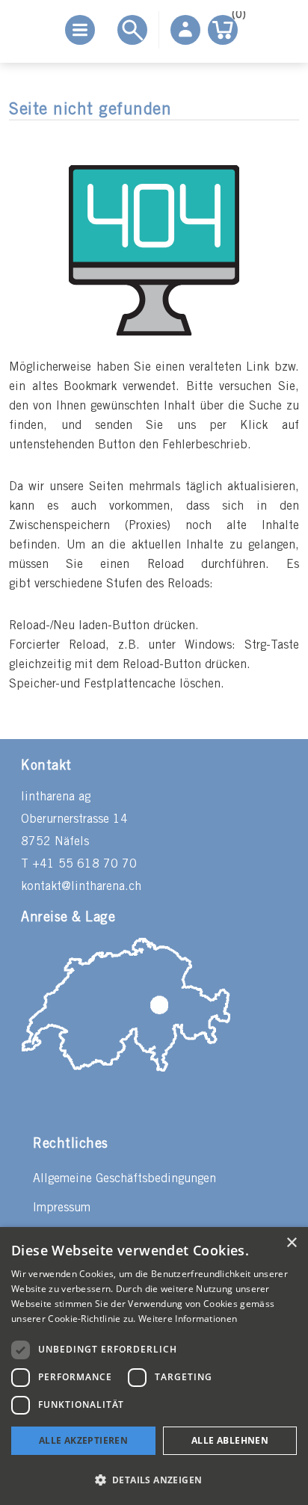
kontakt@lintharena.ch (81, 886)
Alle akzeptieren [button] (83, 1440)
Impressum (61, 1208)
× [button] (291, 1243)
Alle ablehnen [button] (229, 1440)
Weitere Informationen (187, 1318)
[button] (154, 1479)
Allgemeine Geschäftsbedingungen (124, 1178)
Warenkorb (235, 17)
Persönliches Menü (185, 30)
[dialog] (154, 1366)
